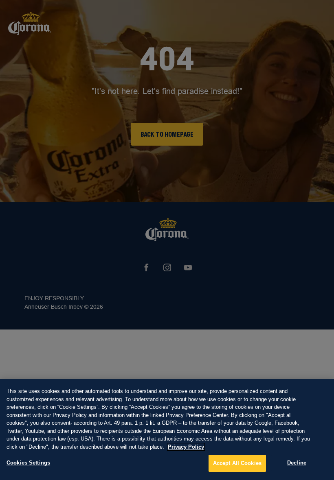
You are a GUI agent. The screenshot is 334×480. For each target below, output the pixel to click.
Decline (296, 463)
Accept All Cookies (237, 463)
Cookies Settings (28, 463)
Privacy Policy (186, 447)
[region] (167, 429)
